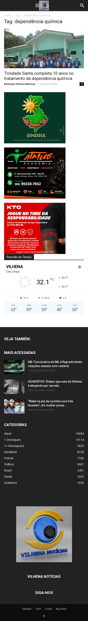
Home (7, 15)
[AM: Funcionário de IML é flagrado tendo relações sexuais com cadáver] (14, 367)
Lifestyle (27, 609)
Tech (38, 609)
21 (82, 84)
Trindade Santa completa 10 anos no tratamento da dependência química (39, 76)
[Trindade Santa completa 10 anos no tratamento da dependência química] (44, 48)
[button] (37, 5)
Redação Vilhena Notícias (19, 83)
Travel (48, 609)
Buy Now (61, 609)
